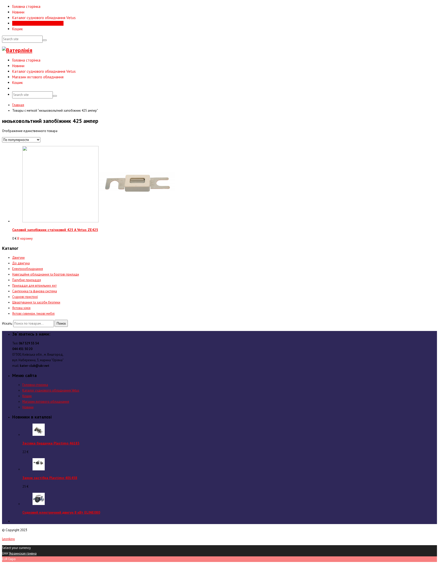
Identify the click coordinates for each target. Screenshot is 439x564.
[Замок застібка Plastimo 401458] (39, 469)
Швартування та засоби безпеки (36, 302)
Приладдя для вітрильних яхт (34, 285)
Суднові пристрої (25, 297)
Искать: (7, 323)
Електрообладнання (27, 269)
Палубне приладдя (26, 280)
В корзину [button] (25, 238)
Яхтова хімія (21, 308)
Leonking (8, 539)
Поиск (61, 323)
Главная (18, 105)
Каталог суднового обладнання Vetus (44, 17)
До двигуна (21, 263)
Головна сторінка (26, 6)
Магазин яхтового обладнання (38, 23)
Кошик (17, 28)
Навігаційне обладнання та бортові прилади (45, 274)
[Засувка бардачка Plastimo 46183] (39, 434)
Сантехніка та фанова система (34, 291)
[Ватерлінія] (17, 50)
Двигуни (18, 257)
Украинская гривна (23, 553)
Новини (18, 12)
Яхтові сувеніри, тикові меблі (33, 313)
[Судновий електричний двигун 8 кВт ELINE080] (39, 504)
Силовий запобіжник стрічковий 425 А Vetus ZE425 (55, 229)
